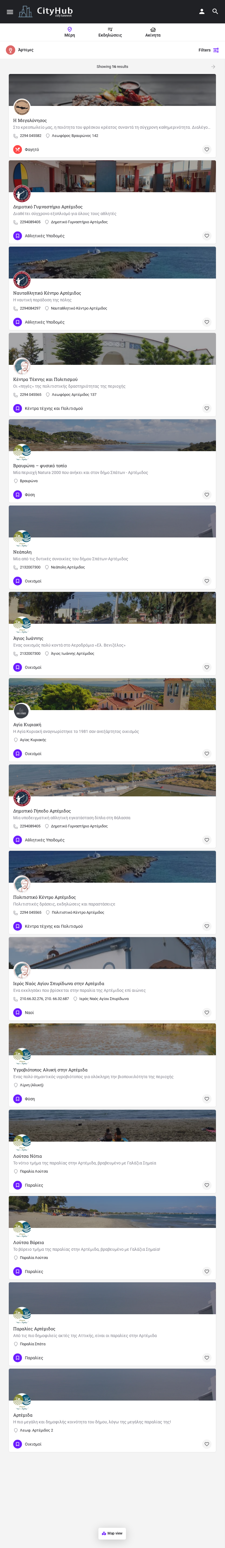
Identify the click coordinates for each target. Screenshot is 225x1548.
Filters (205, 50)
